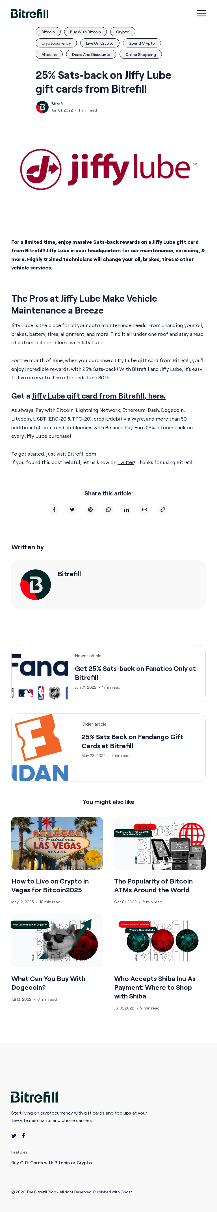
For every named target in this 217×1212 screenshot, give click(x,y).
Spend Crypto (142, 43)
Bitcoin (48, 31)
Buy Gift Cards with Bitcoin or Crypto (51, 1162)
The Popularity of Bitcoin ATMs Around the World (153, 885)
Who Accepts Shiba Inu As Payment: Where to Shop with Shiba (155, 987)
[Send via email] (144, 509)
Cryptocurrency (56, 43)
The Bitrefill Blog (41, 1191)
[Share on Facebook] (54, 509)
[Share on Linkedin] (126, 509)
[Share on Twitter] (72, 509)
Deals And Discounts (91, 54)
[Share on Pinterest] (90, 509)
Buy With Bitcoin (85, 31)
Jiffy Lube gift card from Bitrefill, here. (99, 396)
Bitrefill (57, 103)
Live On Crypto (100, 43)
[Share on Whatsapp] (108, 509)
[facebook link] (23, 1135)
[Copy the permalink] (162, 509)
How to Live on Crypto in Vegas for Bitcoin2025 (50, 885)
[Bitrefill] (35, 584)
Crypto (122, 31)
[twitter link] (13, 1135)
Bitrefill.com (82, 454)
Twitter (126, 462)
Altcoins (49, 54)
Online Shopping (140, 54)
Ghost (126, 1191)
